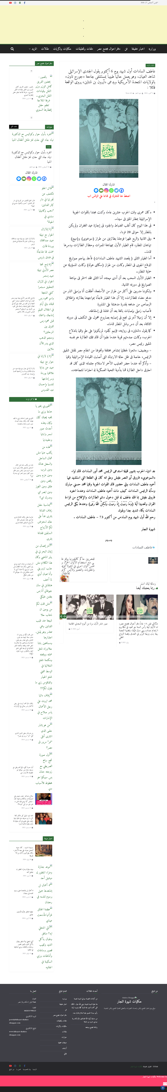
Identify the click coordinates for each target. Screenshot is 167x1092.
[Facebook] (121, 190)
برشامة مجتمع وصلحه (91, 1027)
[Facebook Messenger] (96, 190)
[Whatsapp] (111, 190)
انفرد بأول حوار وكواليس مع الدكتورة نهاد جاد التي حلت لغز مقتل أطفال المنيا (31, 157)
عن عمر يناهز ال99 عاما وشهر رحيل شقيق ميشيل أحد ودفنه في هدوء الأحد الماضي (23, 86)
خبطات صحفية (62, 1042)
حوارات (48, 147)
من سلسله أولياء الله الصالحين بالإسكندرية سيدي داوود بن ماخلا (84, 1020)
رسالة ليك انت (148, 584)
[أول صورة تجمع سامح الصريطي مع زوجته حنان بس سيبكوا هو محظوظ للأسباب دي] (43, 772)
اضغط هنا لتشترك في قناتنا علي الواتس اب (108, 196)
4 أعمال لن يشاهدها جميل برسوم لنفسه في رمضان (23, 892)
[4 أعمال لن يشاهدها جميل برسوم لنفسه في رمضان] (43, 894)
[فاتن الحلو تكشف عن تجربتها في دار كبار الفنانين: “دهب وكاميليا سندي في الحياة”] (45, 205)
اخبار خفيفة (138, 49)
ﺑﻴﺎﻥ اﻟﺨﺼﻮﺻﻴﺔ (27, 1069)
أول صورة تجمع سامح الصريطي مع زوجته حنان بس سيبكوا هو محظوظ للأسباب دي (23, 770)
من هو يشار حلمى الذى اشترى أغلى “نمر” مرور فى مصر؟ (24, 734)
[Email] (101, 190)
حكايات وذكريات (62, 49)
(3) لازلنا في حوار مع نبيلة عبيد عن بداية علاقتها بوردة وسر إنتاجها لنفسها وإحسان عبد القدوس (24, 371)
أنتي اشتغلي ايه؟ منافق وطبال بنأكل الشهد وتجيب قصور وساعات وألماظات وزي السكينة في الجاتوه (23, 945)
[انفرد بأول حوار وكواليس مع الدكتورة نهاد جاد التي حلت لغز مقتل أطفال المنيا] (31, 137)
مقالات (45, 49)
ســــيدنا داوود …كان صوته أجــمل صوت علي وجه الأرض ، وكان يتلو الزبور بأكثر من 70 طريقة (23, 851)
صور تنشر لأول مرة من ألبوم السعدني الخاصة (78, 624)
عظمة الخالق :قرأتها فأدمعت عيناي (25, 913)
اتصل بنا (18, 1069)
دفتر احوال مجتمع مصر (108, 49)
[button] (30, 49)
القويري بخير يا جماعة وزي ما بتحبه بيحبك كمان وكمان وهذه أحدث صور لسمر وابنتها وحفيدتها (23, 421)
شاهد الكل (14, 126)
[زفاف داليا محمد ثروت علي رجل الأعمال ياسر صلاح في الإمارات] (43, 707)
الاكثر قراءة (30, 399)
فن (126, 49)
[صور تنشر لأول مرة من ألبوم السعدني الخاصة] (80, 607)
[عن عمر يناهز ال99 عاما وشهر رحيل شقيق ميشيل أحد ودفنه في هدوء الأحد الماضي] (43, 89)
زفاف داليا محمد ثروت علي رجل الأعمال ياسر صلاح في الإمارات (23, 705)
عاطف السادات (142, 547)
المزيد (34, 49)
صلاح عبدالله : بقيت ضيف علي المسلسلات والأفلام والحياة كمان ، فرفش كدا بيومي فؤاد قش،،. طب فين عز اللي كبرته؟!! (23, 800)
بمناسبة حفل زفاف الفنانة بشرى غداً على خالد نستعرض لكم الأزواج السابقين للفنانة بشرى (23, 520)
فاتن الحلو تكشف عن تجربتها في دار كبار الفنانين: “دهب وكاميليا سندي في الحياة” (23, 203)
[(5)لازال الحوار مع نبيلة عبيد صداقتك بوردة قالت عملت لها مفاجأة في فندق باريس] (45, 243)
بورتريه (152, 49)
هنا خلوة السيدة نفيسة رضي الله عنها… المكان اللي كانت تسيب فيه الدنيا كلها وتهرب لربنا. (84, 1006)
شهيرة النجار (138, 93)
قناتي (65, 1053)
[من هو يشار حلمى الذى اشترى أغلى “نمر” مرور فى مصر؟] (43, 736)
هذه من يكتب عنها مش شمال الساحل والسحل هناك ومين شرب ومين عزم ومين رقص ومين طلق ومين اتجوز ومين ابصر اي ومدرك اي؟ (23, 470)
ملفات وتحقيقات (84, 49)
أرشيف (64, 1048)
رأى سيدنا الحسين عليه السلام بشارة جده (85, 1013)
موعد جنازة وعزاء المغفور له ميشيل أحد (24, 870)
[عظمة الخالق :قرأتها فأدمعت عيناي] (43, 915)
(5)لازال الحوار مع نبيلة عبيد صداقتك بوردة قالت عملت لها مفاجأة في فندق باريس (23, 241)
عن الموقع (11, 1069)
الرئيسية (35, 1069)
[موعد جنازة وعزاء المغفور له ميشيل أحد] (43, 872)
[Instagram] (106, 190)
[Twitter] (116, 190)
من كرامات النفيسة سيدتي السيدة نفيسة (85, 998)
